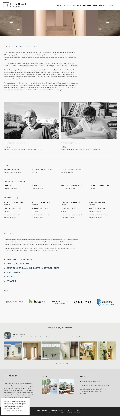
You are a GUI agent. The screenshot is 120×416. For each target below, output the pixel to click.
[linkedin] (63, 363)
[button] (60, 259)
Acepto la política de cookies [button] (13, 410)
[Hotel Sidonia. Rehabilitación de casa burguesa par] (88, 350)
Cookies (62, 412)
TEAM (15, 47)
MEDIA (22, 47)
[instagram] (56, 363)
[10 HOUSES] (66, 380)
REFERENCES (33, 47)
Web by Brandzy (73, 412)
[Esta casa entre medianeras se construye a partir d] (32, 350)
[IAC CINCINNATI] (49, 380)
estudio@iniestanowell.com (90, 382)
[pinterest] (60, 363)
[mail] (67, 363)
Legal (42, 412)
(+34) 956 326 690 (88, 385)
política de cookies (15, 408)
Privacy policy (52, 412)
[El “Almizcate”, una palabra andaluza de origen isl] (13, 350)
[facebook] (53, 363)
